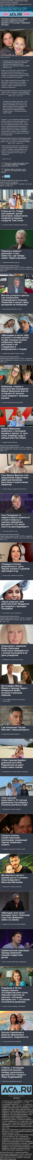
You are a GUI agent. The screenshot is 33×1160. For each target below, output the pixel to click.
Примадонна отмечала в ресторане (13, 659)
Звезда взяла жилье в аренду (11, 262)
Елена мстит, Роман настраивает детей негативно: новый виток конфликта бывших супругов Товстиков (14, 216)
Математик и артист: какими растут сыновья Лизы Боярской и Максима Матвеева (14, 878)
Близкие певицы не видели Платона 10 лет (15, 489)
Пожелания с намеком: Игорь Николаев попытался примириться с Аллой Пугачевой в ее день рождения (14, 651)
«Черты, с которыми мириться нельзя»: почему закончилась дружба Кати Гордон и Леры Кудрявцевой (13, 1072)
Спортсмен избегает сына (10, 531)
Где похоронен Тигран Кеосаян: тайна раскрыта (15, 728)
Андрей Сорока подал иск (10, 442)
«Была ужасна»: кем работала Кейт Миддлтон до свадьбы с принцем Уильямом (15, 605)
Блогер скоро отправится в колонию (13, 575)
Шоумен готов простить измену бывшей (14, 924)
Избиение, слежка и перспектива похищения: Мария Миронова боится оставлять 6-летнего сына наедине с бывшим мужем (15, 392)
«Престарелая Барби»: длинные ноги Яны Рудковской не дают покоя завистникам (13, 764)
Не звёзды (27, 14)
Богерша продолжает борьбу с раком (13, 353)
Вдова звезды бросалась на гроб (12, 309)
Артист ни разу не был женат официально (14, 961)
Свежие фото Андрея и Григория (12, 886)
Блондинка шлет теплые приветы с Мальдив (15, 771)
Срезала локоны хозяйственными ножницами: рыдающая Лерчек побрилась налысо (14, 840)
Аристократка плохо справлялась (12, 613)
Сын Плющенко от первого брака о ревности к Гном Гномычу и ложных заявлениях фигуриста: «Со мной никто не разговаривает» (15, 521)
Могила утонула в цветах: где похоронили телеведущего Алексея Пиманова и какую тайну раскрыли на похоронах (15, 300)
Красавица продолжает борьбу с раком (14, 849)
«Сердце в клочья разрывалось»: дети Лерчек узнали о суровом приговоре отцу (15, 567)
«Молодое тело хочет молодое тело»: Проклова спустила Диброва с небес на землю (15, 916)
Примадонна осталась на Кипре (12, 809)
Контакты (16, 1098)
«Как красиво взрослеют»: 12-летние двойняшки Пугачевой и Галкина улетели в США (14, 801)
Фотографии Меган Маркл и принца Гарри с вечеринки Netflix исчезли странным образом (14, 690)
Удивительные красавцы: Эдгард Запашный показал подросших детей (15, 954)
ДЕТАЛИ (7, 176)
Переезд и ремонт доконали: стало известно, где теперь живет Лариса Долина (13, 254)
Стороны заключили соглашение (12, 1041)
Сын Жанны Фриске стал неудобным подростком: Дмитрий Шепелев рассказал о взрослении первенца (15, 480)
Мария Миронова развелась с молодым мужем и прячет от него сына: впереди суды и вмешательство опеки (14, 433)
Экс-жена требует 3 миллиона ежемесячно (15, 224)
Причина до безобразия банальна (12, 1081)
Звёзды (5, 14)
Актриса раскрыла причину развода (13, 402)
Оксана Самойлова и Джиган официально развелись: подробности (14, 1034)
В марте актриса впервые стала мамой (14, 1006)
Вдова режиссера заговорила (11, 734)
